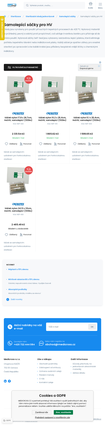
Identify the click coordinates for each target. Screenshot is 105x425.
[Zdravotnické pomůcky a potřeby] (5, 16)
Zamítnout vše (41, 412)
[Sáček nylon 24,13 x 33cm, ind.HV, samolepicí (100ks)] (18, 180)
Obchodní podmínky (48, 364)
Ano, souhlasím (63, 412)
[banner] (11, 5)
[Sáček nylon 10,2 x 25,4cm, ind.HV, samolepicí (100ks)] (52, 89)
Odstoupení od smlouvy (50, 367)
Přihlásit (92, 327)
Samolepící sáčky (67, 16)
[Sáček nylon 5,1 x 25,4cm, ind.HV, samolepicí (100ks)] (86, 89)
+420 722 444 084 (24, 344)
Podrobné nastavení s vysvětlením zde (52, 417)
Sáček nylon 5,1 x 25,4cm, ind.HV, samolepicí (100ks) (87, 119)
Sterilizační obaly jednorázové (40, 16)
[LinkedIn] (5, 381)
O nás (41, 378)
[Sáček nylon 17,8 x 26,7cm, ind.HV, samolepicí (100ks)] (18, 89)
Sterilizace (16, 16)
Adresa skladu (79, 373)
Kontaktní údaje (46, 382)
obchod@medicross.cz (60, 344)
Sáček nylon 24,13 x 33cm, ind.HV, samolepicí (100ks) (18, 209)
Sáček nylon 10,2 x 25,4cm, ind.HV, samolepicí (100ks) (52, 119)
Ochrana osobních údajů (50, 371)
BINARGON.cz (95, 419)
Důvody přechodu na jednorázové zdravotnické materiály (84, 366)
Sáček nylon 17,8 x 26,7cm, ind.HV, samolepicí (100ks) (18, 119)
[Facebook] (9, 381)
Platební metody (46, 375)
